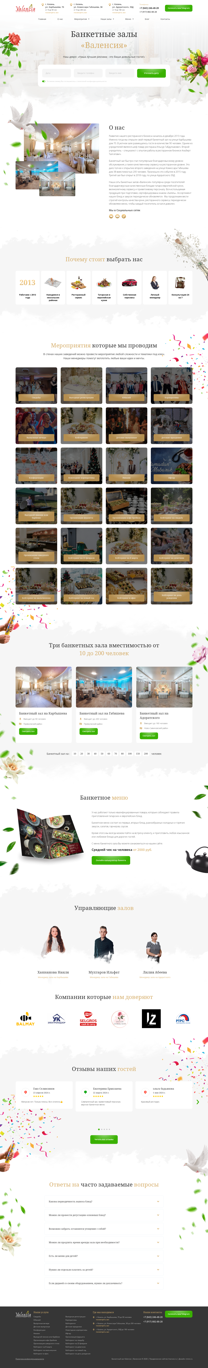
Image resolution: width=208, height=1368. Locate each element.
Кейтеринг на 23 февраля (76, 1343)
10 (75, 753)
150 (138, 753)
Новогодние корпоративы (76, 1330)
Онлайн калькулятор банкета (111, 860)
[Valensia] (25, 8)
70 (115, 753)
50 (102, 753)
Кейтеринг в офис (41, 1353)
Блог (147, 19)
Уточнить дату (151, 73)
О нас (60, 19)
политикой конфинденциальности (92, 81)
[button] (99, 1129)
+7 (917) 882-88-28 (148, 11)
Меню (128, 19)
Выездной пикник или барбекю (47, 1337)
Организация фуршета (75, 1337)
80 (122, 753)
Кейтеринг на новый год (76, 1350)
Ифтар (68, 1333)
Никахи (37, 1333)
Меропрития (80, 19)
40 (95, 753)
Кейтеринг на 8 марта (43, 1347)
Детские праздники (74, 1326)
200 (146, 753)
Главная (42, 19)
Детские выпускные (42, 1326)
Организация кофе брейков (45, 1340)
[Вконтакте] (111, 216)
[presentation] (10, 1101)
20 (81, 753)
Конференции (39, 1330)
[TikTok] (124, 216)
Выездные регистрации (75, 1316)
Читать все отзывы (104, 1139)
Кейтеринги (71, 1323)
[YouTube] (117, 216)
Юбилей (37, 1320)
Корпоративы (71, 1320)
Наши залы (106, 19)
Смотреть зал (28, 731)
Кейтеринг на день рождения (78, 1353)
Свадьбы (37, 1316)
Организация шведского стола (46, 1343)
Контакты (165, 19)
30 (88, 753)
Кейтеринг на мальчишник (45, 1350)
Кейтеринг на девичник (76, 1347)
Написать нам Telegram (179, 8)
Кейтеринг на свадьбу (75, 1340)
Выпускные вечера (41, 1323)
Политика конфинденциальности (30, 1359)
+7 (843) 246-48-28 (149, 8)
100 (130, 753)
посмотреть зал (51, 12)
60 (109, 753)
